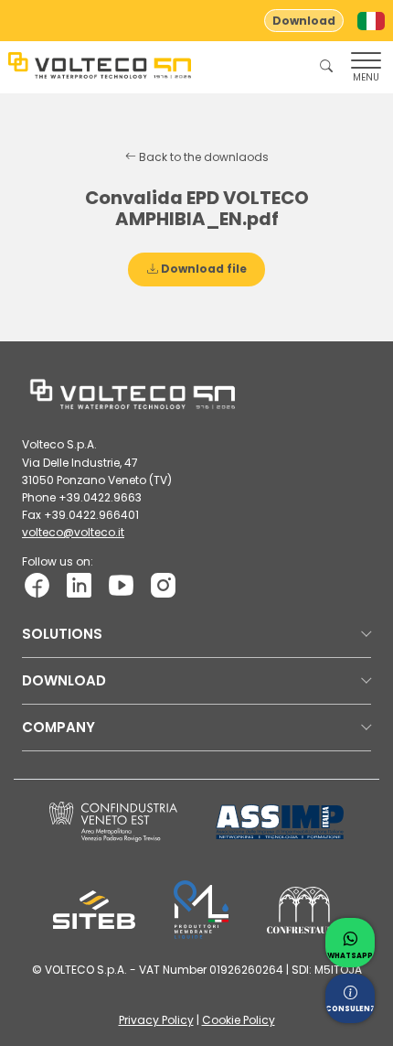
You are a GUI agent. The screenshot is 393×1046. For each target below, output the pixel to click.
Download (303, 20)
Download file (202, 268)
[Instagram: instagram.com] (163, 583)
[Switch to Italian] (371, 21)
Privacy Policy (156, 1020)
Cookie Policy (238, 1020)
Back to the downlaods (202, 157)
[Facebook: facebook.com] (37, 583)
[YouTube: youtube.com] (121, 583)
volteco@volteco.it (73, 532)
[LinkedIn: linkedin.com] (79, 583)
